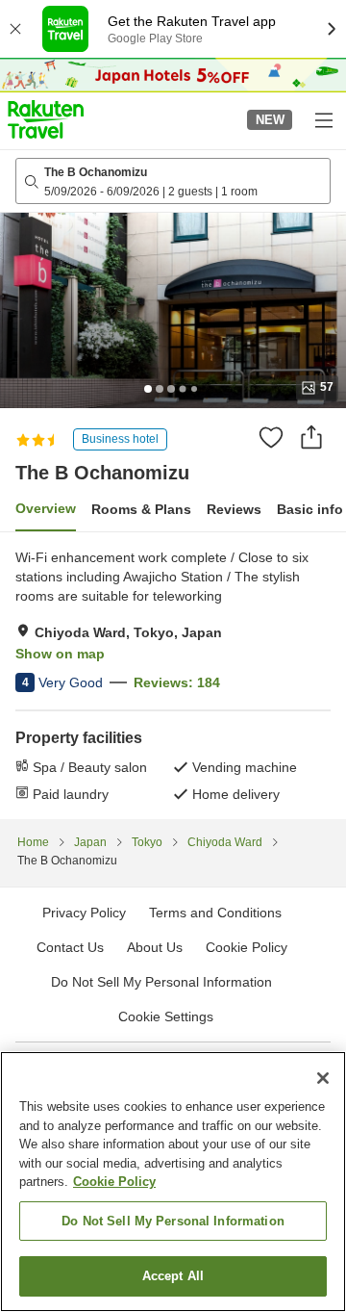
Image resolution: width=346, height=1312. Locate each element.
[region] (173, 1181)
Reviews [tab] (234, 509)
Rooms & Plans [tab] (141, 509)
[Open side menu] (323, 119)
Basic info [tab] (310, 509)
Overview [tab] (45, 508)
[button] (46, 119)
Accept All (173, 1276)
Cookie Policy (114, 1181)
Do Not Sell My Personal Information (173, 1221)
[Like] (271, 437)
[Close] (323, 1078)
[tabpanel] (173, 675)
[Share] (311, 437)
